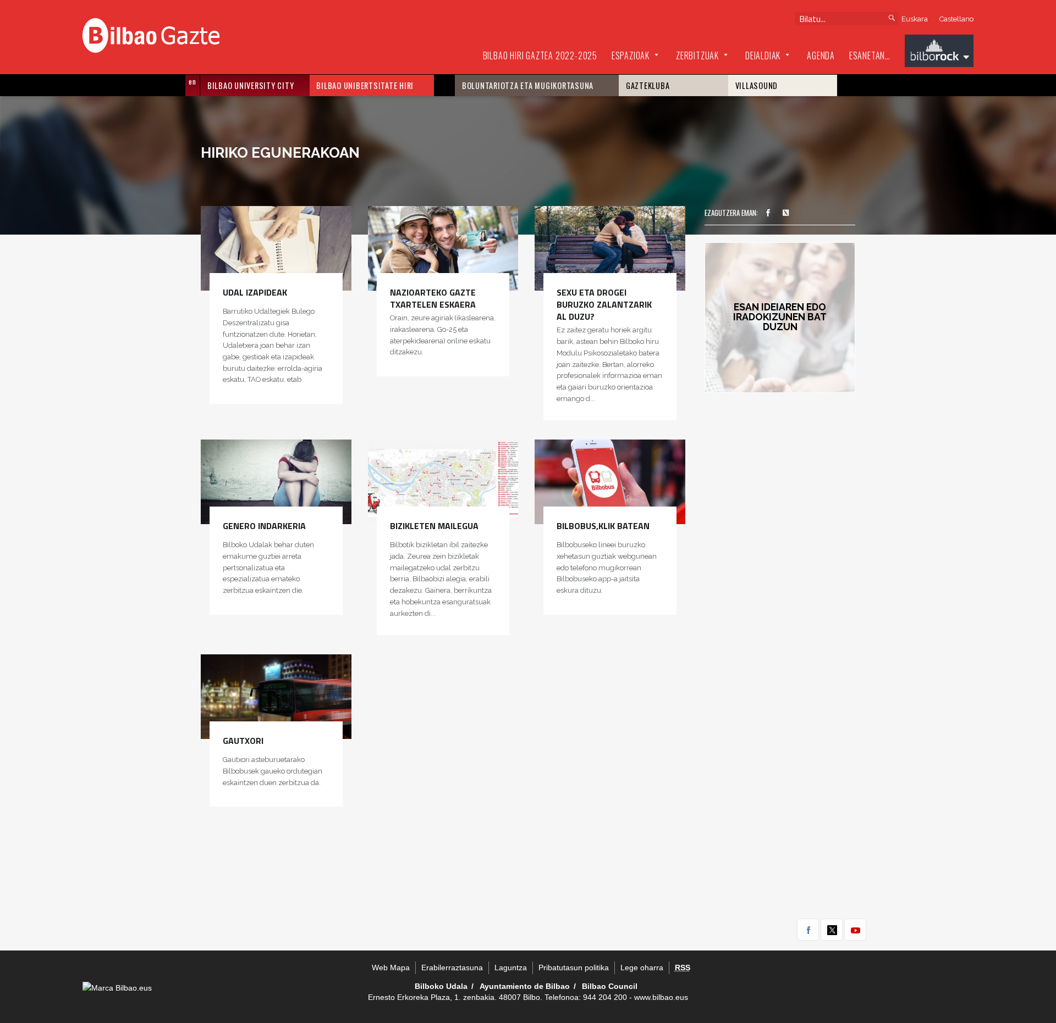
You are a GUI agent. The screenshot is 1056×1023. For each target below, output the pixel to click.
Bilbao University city (250, 85)
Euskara (914, 19)
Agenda (821, 55)
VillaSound (756, 85)
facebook (808, 930)
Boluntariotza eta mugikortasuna (527, 85)
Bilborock (939, 52)
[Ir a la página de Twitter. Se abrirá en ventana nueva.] (786, 213)
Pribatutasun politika (573, 968)
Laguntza (510, 968)
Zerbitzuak (697, 55)
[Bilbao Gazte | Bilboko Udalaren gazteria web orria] (150, 34)
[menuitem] (540, 56)
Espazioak (631, 55)
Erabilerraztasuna (452, 968)
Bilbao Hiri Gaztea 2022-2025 (540, 55)
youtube (855, 930)
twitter (832, 930)
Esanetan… (869, 55)
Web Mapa (391, 968)
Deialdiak (762, 55)
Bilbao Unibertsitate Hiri (365, 85)
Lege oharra (641, 968)
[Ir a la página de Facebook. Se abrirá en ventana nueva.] (768, 213)
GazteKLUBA (648, 85)
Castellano (956, 19)
